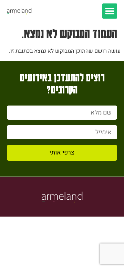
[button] (109, 11)
